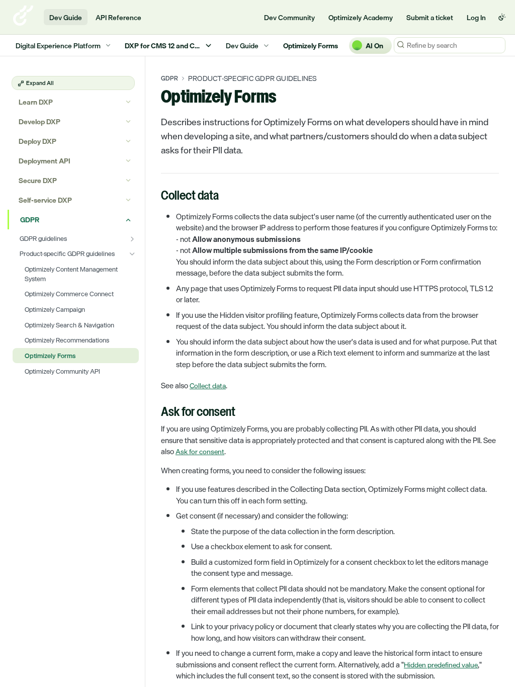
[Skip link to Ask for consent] (154, 412)
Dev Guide (65, 17)
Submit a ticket (429, 17)
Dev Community (289, 17)
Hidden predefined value (441, 664)
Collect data (208, 385)
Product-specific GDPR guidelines (252, 78)
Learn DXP (36, 102)
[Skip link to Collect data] (154, 196)
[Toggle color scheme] (502, 17)
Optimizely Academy (360, 17)
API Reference (118, 17)
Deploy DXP (37, 141)
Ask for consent (200, 451)
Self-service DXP (45, 200)
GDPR (29, 219)
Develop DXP (39, 121)
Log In (476, 17)
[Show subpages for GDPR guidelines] (132, 239)
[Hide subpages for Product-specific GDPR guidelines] (132, 254)
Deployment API (44, 160)
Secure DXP (38, 180)
